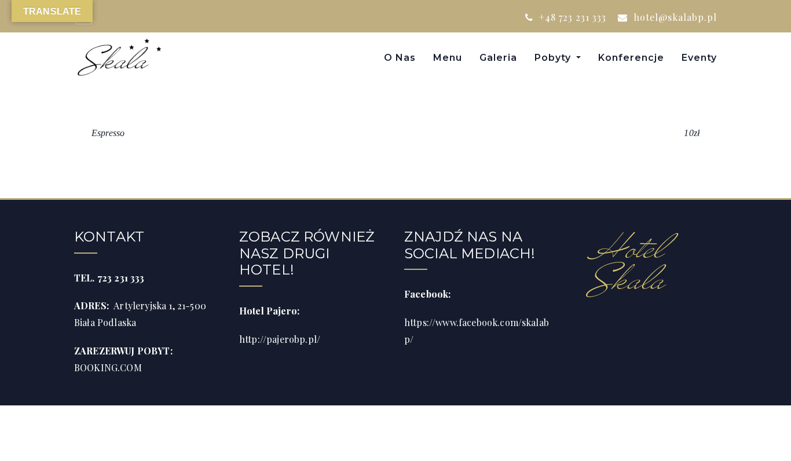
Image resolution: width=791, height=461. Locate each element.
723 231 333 (121, 278)
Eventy (699, 57)
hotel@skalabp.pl (674, 17)
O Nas (400, 57)
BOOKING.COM (108, 367)
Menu (447, 57)
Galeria (498, 57)
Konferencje (631, 57)
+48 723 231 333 (571, 17)
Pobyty (554, 57)
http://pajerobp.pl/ (279, 339)
